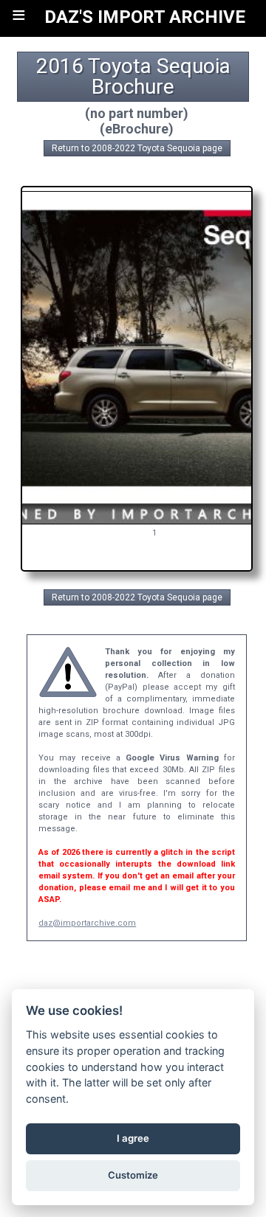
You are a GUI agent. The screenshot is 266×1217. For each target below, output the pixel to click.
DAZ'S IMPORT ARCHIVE (144, 17)
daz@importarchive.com (87, 923)
